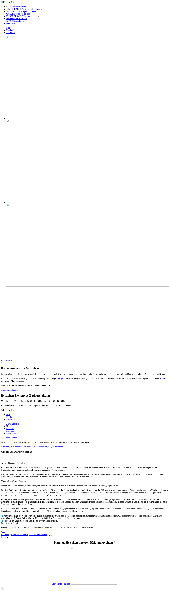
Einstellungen (57, 447)
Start (3, 532)
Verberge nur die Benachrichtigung (37, 447)
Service (163, 378)
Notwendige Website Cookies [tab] (13, 481)
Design (60, 378)
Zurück (4, 360)
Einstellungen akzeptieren (11, 447)
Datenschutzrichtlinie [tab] (10, 523)
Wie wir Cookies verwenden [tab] (13, 463)
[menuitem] (87, 7)
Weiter (10, 360)
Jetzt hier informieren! (61, 584)
